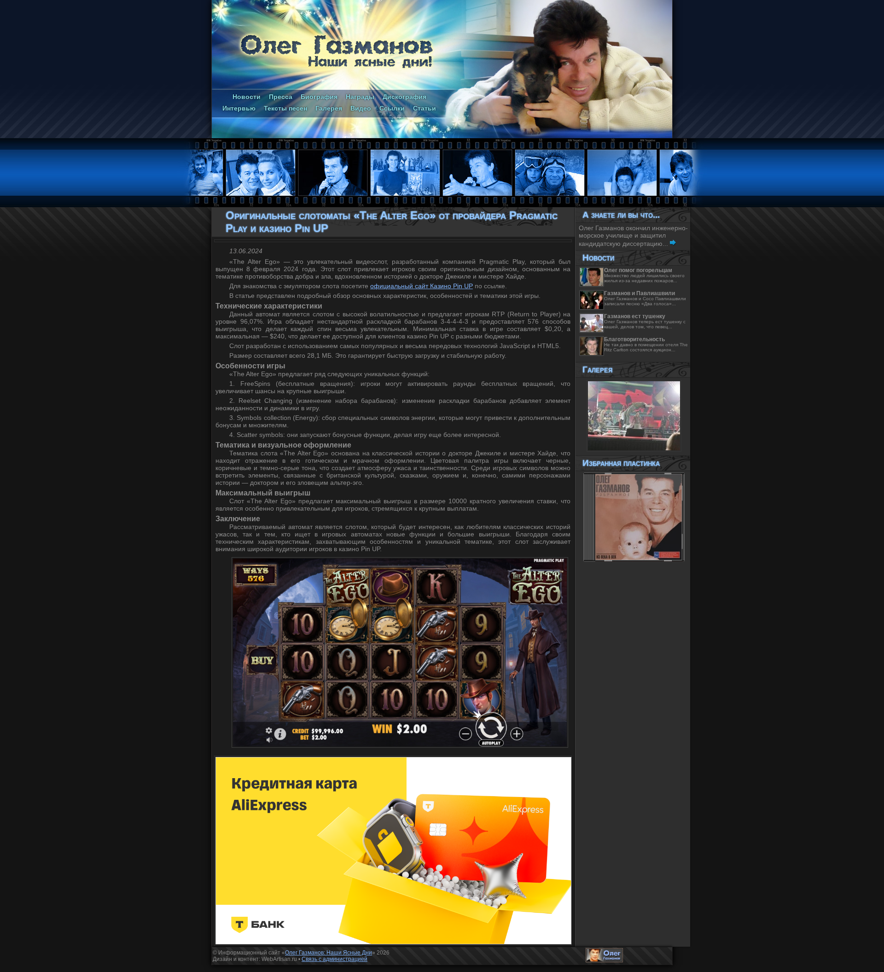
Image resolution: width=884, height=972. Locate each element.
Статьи (424, 108)
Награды (360, 96)
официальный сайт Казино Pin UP (421, 286)
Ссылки (392, 108)
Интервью (239, 108)
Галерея (328, 108)
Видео (360, 108)
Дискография (404, 96)
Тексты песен (285, 108)
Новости (247, 96)
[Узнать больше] (673, 243)
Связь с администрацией (334, 959)
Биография (319, 96)
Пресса (280, 96)
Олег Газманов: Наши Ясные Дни (328, 952)
